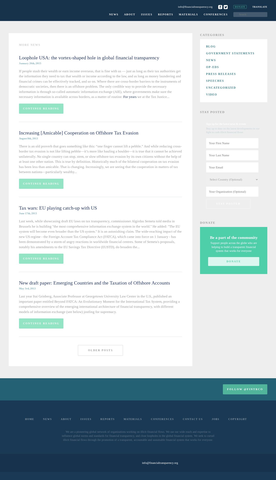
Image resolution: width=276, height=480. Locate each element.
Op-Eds (212, 67)
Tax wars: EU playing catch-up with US (58, 208)
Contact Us (193, 419)
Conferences (216, 14)
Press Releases (221, 74)
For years (130, 97)
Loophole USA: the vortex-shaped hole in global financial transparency (89, 57)
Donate (240, 7)
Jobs (215, 419)
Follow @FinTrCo (245, 389)
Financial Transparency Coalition (32, 10)
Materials (188, 14)
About (129, 14)
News (113, 14)
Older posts (100, 350)
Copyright (237, 419)
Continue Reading (41, 108)
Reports (165, 14)
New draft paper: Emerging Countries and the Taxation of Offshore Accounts (94, 283)
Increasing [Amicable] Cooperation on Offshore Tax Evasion (78, 132)
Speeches (215, 80)
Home (29, 419)
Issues (146, 14)
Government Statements (230, 53)
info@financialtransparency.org (195, 6)
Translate (259, 7)
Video (211, 94)
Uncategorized (221, 87)
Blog (211, 46)
